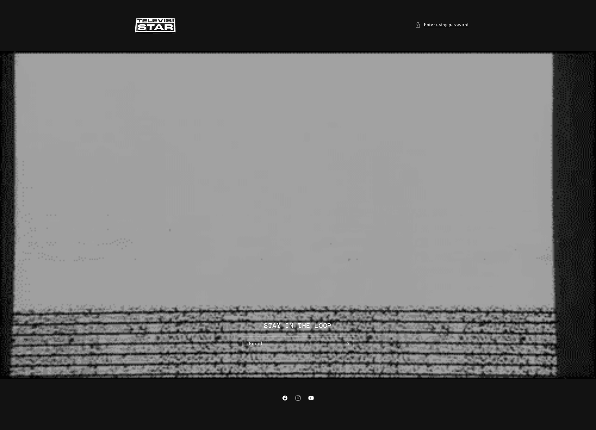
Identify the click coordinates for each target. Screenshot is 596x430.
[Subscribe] (347, 344)
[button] (442, 25)
